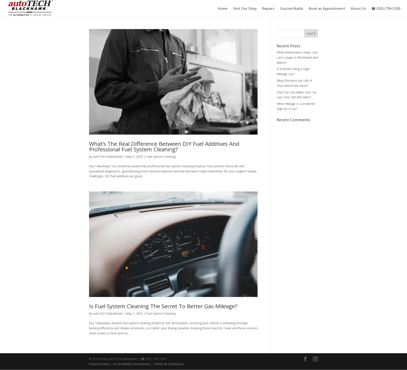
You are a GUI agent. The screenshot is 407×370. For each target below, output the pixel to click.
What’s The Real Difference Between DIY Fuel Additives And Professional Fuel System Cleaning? (164, 146)
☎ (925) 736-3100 (385, 9)
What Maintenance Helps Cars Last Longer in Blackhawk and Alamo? (297, 57)
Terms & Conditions (168, 364)
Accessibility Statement (131, 364)
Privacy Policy (99, 364)
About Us (358, 9)
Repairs (268, 9)
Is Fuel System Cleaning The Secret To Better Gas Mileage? (163, 306)
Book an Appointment (327, 9)
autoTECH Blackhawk (108, 157)
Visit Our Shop (245, 9)
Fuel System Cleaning (161, 157)
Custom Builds (291, 9)
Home (223, 9)
